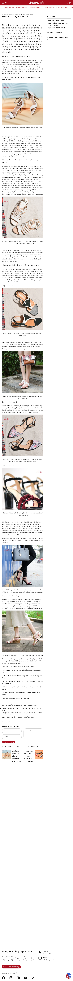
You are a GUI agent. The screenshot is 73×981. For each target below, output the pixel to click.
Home (3, 14)
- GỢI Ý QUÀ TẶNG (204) (56, 28)
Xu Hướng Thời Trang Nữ (13, 14)
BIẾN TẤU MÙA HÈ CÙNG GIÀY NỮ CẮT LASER (18, 717)
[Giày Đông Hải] (36, 2)
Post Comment (8, 742)
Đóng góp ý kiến (10, 966)
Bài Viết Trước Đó (12, 747)
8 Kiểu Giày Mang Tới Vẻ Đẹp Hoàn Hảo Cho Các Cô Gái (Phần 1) (16, 756)
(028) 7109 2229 (48, 953)
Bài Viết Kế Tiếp (34, 747)
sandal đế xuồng (32, 602)
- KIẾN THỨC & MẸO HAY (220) (58, 23)
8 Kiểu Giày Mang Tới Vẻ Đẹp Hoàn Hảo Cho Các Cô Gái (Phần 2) (28, 756)
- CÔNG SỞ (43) (52, 25)
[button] (6, 3)
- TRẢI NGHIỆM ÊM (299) (55, 21)
